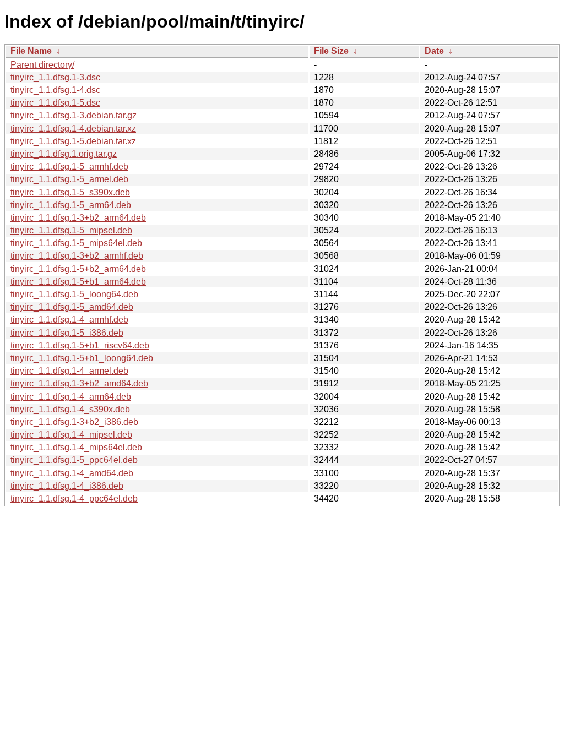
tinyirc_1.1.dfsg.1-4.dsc (55, 90)
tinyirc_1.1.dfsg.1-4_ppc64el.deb (74, 498)
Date (434, 51)
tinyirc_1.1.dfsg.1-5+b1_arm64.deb (78, 281)
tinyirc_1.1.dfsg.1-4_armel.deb (69, 370)
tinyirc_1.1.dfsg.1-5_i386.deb (66, 332)
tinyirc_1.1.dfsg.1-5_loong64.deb (74, 294)
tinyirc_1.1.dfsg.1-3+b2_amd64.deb (79, 383)
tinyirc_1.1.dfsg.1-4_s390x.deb (70, 409)
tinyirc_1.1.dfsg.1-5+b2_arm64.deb (78, 269)
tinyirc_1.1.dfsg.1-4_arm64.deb (70, 396)
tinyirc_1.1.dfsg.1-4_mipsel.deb (71, 434)
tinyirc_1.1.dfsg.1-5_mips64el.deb (76, 243)
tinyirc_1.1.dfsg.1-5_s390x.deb (70, 192)
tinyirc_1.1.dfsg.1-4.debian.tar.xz (73, 128)
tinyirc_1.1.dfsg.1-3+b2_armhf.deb (76, 255)
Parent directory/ (42, 64)
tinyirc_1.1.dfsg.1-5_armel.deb (69, 179)
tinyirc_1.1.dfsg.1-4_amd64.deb (71, 473)
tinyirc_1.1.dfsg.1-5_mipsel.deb (71, 230)
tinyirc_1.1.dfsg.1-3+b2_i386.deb (74, 422)
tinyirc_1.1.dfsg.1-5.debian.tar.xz (73, 141)
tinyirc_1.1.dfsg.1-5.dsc (55, 102)
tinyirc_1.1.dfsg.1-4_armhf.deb (69, 319)
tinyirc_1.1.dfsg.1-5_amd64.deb (71, 307)
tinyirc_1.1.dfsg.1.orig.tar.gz (63, 154)
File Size (331, 51)
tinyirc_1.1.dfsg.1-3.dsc (55, 77)
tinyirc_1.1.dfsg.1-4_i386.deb (66, 486)
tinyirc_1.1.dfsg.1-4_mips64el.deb (76, 447)
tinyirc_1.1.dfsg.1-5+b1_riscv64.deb (79, 345)
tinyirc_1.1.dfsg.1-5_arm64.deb (70, 205)
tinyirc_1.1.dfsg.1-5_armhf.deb (69, 166)
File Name (31, 51)
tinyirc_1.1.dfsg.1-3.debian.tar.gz (73, 115)
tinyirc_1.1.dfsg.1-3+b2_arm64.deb (78, 217)
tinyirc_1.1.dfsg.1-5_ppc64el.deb (74, 460)
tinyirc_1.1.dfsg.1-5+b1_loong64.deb (81, 358)
